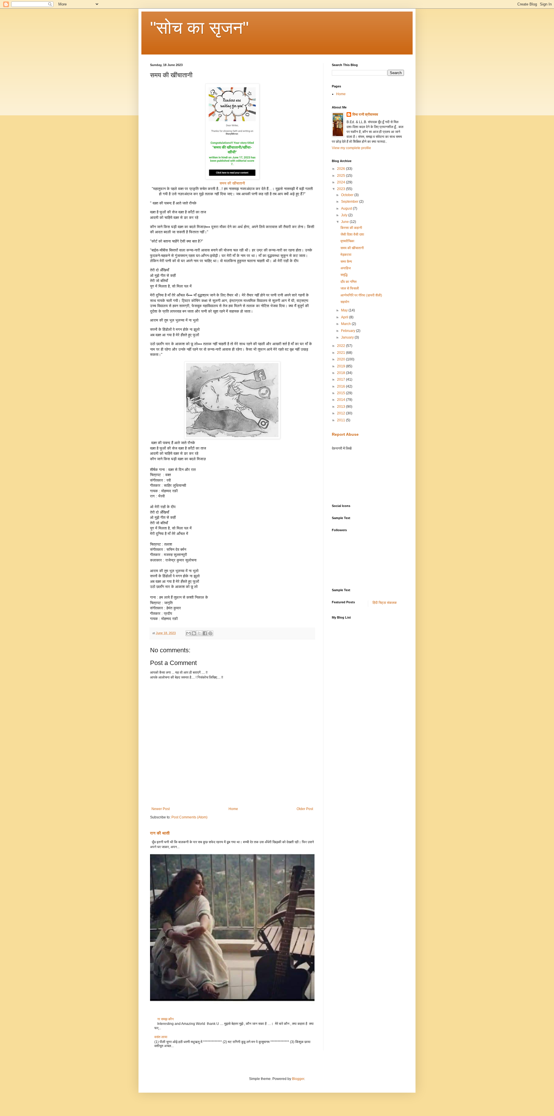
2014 (341, 400)
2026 (341, 169)
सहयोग (344, 302)
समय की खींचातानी (232, 183)
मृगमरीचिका (347, 241)
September (350, 202)
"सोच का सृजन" (199, 27)
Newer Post (160, 809)
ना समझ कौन (165, 1019)
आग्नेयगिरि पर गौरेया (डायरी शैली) (361, 295)
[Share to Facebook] (205, 633)
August (347, 208)
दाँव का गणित (348, 282)
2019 (341, 366)
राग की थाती (160, 833)
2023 (341, 189)
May (345, 310)
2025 (341, 176)
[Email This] (188, 633)
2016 (341, 386)
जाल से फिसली (349, 288)
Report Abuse (345, 434)
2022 (341, 346)
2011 (341, 420)
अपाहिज (345, 268)
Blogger (298, 1079)
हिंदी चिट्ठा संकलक (385, 603)
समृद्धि (344, 275)
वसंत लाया (160, 1037)
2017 (341, 379)
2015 (341, 393)
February (348, 331)
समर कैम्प (346, 262)
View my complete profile (351, 148)
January (348, 337)
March (346, 324)
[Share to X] (199, 633)
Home (233, 809)
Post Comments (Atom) (189, 817)
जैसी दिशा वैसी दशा (352, 234)
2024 (341, 182)
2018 (341, 373)
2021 (341, 353)
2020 (341, 359)
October (347, 195)
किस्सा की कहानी (351, 228)
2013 (341, 407)
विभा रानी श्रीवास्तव (365, 114)
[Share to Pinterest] (210, 633)
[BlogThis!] (194, 633)
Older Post (305, 809)
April (345, 317)
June (345, 222)
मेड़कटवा (345, 255)
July (344, 215)
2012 (341, 413)
